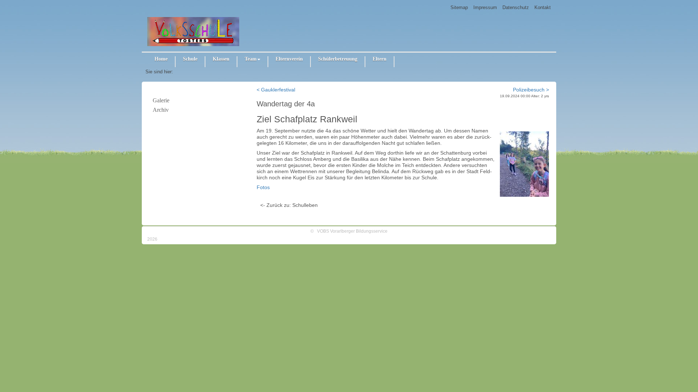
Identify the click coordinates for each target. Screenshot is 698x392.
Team (251, 59)
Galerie (161, 100)
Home (161, 59)
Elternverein (289, 59)
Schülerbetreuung (337, 59)
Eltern (379, 59)
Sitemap (459, 7)
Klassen (221, 59)
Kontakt (542, 7)
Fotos (263, 187)
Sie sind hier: (159, 71)
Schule (190, 59)
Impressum (485, 7)
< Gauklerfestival (276, 90)
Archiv (161, 110)
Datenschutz (515, 7)
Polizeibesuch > (531, 90)
